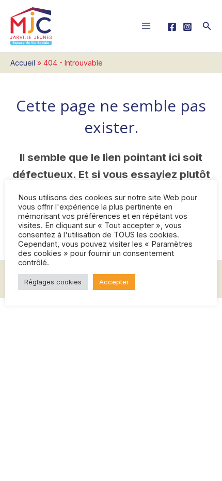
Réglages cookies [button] (53, 282)
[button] (207, 26)
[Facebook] (172, 26)
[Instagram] (187, 26)
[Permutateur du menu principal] (146, 26)
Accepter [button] (114, 282)
